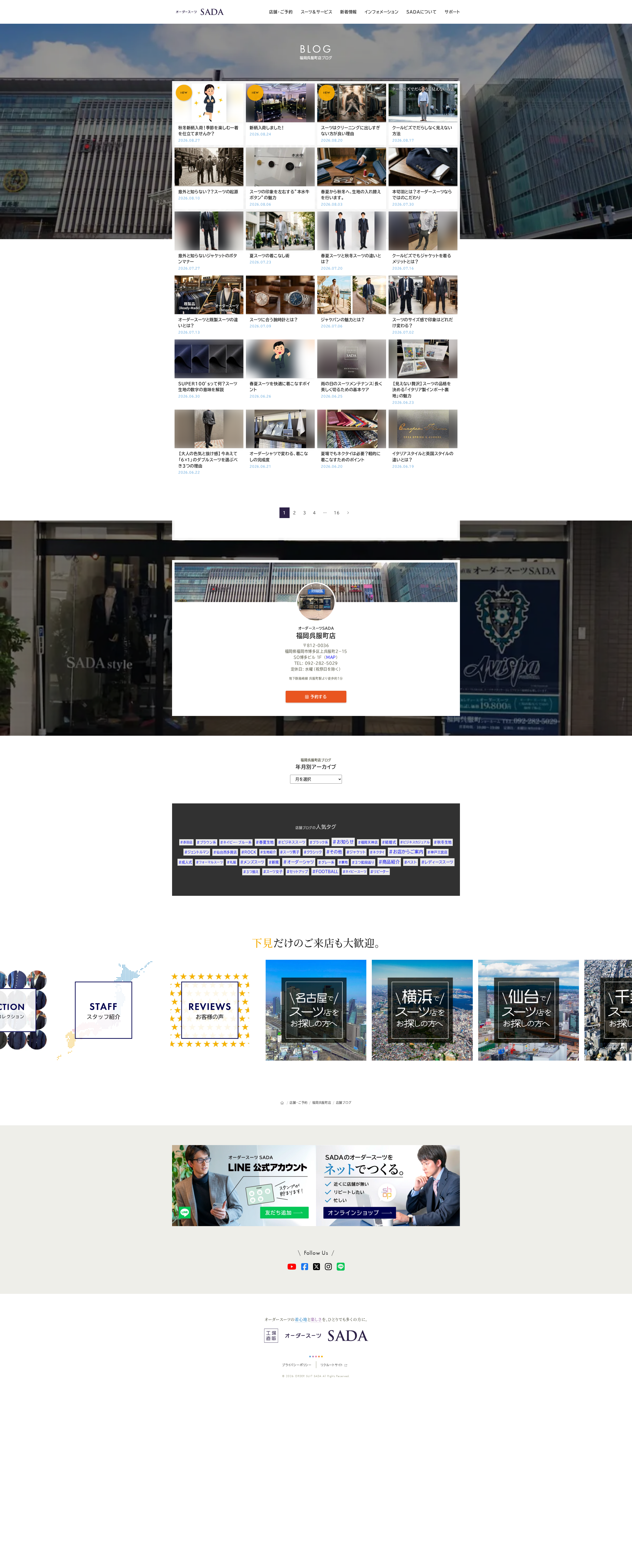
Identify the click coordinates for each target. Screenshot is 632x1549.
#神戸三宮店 (437, 852)
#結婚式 (389, 842)
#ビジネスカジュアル (415, 842)
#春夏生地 (265, 842)
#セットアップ (297, 871)
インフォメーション (381, 12)
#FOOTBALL (325, 871)
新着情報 (348, 12)
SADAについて (421, 12)
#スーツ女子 (273, 871)
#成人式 (185, 862)
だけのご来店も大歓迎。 (316, 942)
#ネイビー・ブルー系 (236, 842)
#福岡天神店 (368, 842)
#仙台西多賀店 (225, 852)
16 (337, 513)
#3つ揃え (251, 871)
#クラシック (313, 852)
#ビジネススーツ (291, 842)
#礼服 (231, 862)
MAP (331, 657)
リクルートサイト (332, 1364)
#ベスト (410, 862)
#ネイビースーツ (354, 871)
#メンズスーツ (252, 862)
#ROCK (248, 852)
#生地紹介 (268, 852)
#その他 (334, 852)
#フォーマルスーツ (209, 862)
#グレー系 (326, 862)
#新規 (274, 862)
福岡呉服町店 (316, 633)
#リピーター (379, 871)
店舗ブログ (304, 827)
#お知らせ (343, 842)
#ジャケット (356, 852)
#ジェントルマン (196, 852)
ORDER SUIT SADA (308, 1376)
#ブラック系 (319, 842)
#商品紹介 (389, 862)
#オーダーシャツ (298, 862)
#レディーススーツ (437, 862)
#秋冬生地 (443, 842)
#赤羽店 (186, 842)
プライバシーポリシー (297, 1364)
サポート (452, 12)
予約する (318, 697)
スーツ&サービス (316, 12)
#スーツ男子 (289, 852)
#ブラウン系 (206, 842)
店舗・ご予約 (281, 12)
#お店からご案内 (406, 852)
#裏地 (343, 862)
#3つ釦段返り (363, 862)
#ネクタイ (377, 852)
